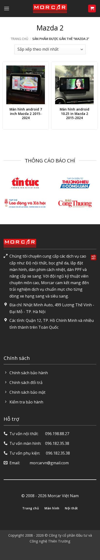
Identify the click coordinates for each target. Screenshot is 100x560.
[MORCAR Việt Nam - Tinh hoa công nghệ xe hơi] (50, 8)
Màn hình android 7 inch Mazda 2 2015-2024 (25, 113)
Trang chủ (19, 39)
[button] (6, 8)
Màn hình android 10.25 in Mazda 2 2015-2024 (74, 113)
